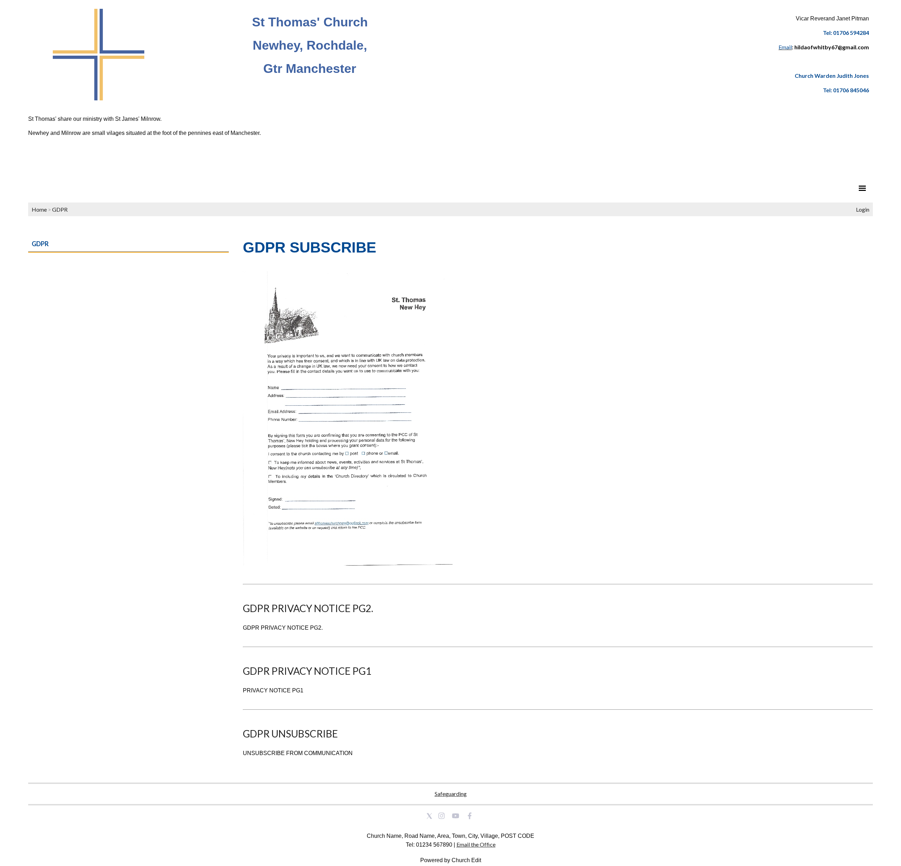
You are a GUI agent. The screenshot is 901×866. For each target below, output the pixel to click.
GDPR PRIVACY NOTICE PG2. (308, 608)
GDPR (60, 209)
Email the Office (476, 844)
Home (39, 209)
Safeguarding (451, 793)
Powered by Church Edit (450, 860)
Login (862, 209)
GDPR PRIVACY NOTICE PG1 (307, 671)
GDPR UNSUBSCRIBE (290, 734)
